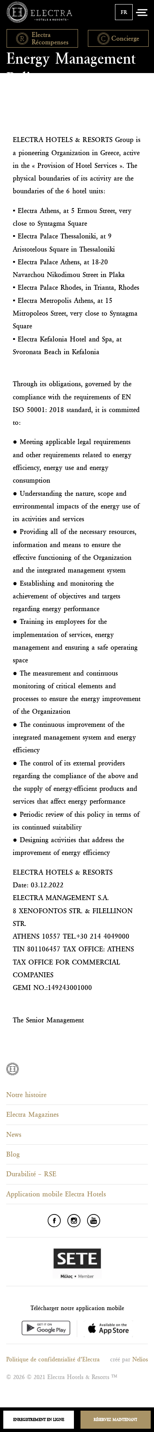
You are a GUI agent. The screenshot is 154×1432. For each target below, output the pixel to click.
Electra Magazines (32, 1114)
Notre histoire (26, 1095)
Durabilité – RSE (31, 1174)
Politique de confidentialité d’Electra (53, 1359)
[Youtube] (93, 1220)
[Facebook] (54, 1220)
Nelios (140, 1359)
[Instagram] (73, 1220)
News (13, 1134)
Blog (13, 1154)
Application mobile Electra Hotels (56, 1194)
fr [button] (124, 12)
